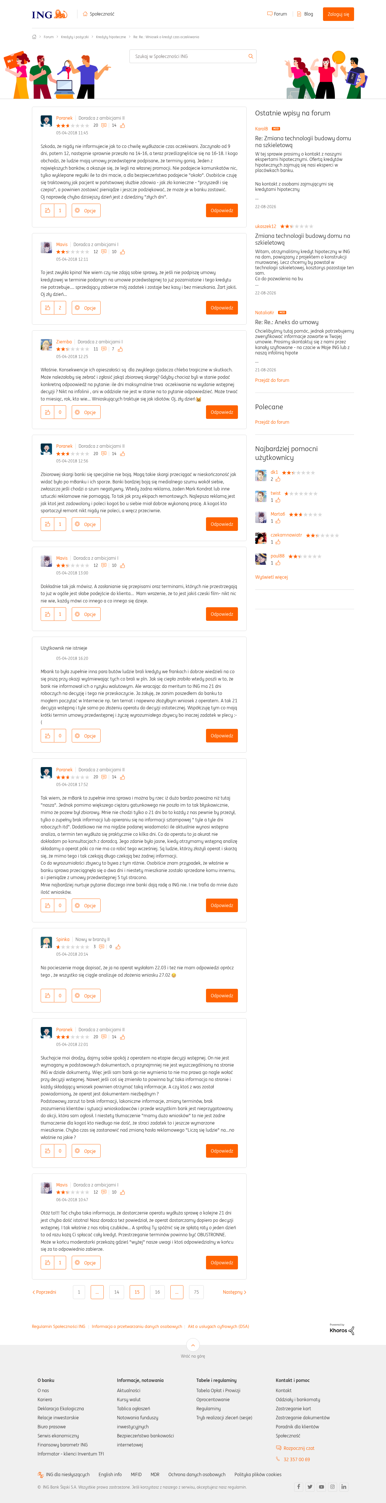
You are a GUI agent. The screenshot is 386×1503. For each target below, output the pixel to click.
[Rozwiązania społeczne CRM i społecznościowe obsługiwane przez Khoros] (342, 1329)
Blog (308, 14)
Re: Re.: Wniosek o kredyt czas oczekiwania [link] (166, 37)
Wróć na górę (193, 1356)
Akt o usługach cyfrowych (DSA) (218, 1326)
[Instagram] (332, 1487)
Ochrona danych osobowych (196, 1474)
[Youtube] (321, 1487)
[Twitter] (310, 1487)
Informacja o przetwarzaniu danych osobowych (137, 1326)
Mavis (62, 244)
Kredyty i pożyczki (75, 37)
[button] (47, 210)
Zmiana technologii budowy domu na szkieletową (302, 239)
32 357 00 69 (297, 1459)
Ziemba (64, 341)
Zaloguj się (338, 14)
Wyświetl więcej (271, 577)
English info (110, 1474)
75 (196, 1292)
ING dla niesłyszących (68, 1474)
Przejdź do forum (272, 380)
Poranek (64, 118)
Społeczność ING (34, 37)
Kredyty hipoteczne (111, 37)
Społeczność (102, 14)
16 (157, 1292)
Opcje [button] (90, 211)
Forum (280, 14)
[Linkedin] (343, 1487)
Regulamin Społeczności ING (58, 1326)
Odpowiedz (222, 210)
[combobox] (193, 56)
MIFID (136, 1474)
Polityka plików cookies (258, 1474)
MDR (155, 1474)
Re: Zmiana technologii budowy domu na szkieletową (303, 141)
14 (116, 1292)
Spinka (63, 939)
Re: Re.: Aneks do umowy (286, 322)
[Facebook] (298, 1487)
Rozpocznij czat (299, 1448)
